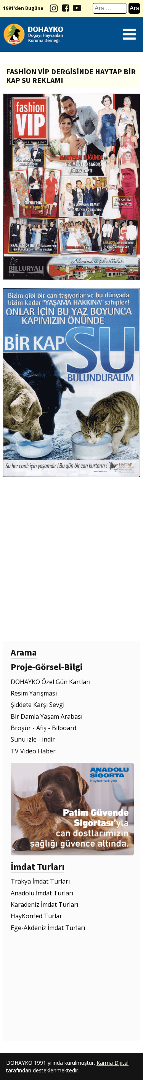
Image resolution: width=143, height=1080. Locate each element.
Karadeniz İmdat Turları (44, 904)
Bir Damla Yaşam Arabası (46, 716)
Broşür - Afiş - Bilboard (43, 728)
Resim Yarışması (34, 693)
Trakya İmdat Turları (40, 881)
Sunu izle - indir (33, 739)
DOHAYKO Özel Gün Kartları (50, 682)
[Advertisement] (71, 559)
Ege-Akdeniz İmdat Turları (48, 928)
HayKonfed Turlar (36, 916)
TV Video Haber (33, 751)
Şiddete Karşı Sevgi (37, 704)
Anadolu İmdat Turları (42, 893)
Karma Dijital (112, 1062)
